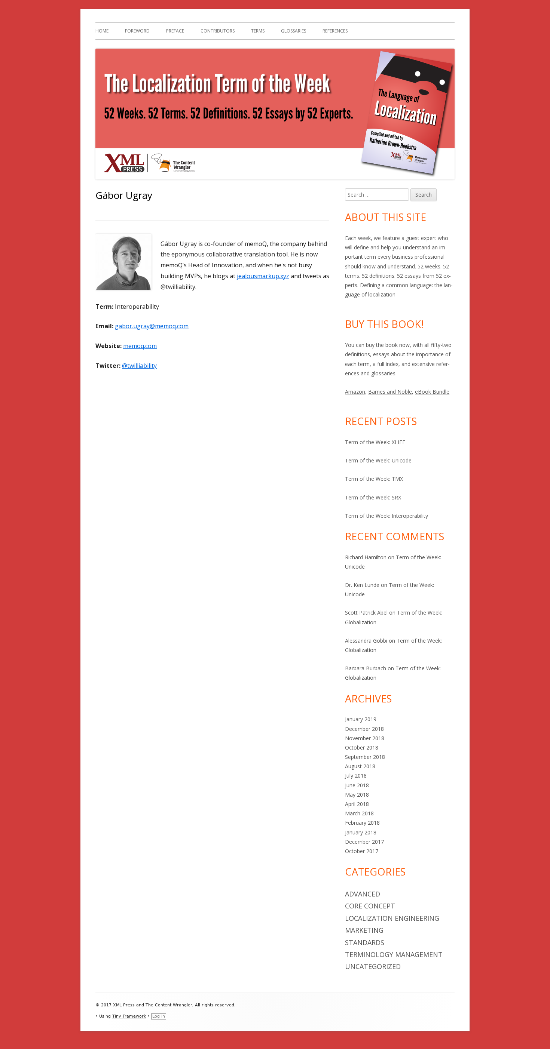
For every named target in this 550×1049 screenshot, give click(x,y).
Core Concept (370, 905)
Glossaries (293, 31)
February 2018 (362, 822)
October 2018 (361, 747)
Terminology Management (394, 954)
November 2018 (364, 738)
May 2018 (357, 794)
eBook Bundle (432, 391)
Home (102, 31)
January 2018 (360, 832)
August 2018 (360, 766)
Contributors (218, 31)
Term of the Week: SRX (373, 497)
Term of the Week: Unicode (378, 460)
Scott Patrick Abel (366, 612)
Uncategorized (373, 966)
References (335, 31)
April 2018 (357, 803)
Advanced (362, 893)
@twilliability (139, 366)
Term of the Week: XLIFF (375, 442)
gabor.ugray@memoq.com (152, 326)
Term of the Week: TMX (374, 478)
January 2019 (360, 719)
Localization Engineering (392, 918)
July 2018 (356, 775)
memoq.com (140, 346)
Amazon (355, 391)
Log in (158, 1016)
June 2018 (357, 785)
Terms (258, 31)
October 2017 (361, 851)
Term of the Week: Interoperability (386, 515)
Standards (364, 942)
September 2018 (365, 756)
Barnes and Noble (390, 391)
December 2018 (364, 728)
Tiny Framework (129, 1016)
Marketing (364, 930)
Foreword (137, 31)
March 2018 (359, 813)
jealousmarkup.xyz (263, 276)
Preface (175, 31)
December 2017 (364, 841)
